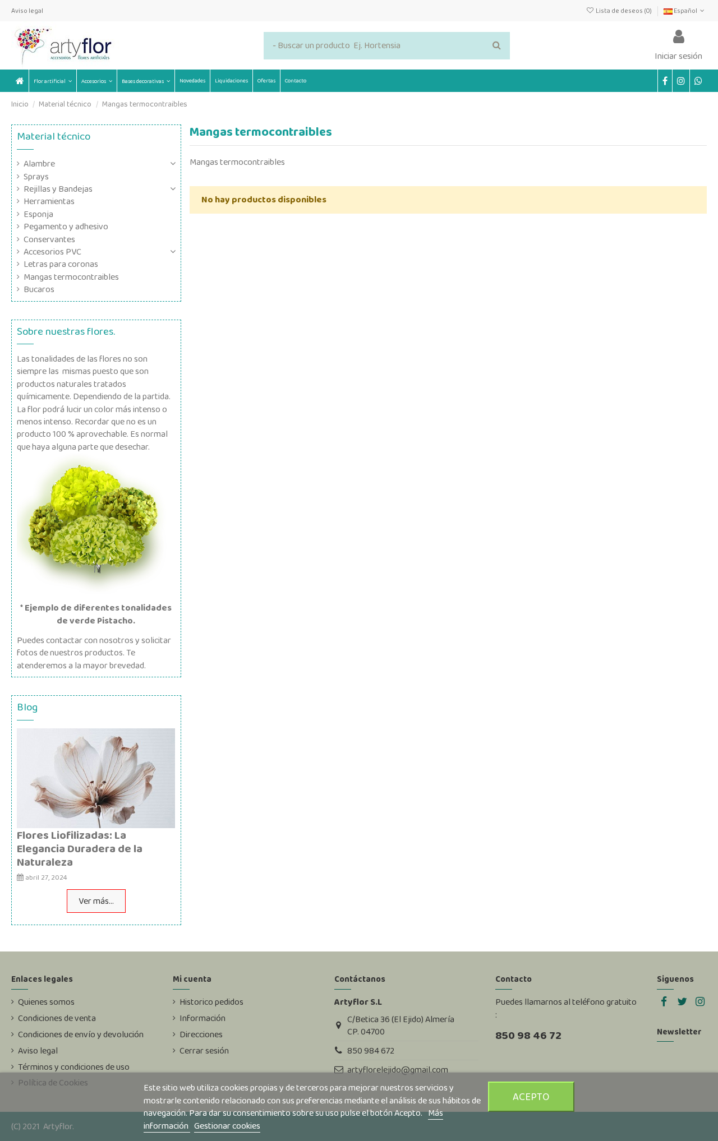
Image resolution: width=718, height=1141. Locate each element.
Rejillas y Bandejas (58, 189)
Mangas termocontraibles (71, 277)
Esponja (38, 214)
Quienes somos (46, 1002)
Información (202, 1018)
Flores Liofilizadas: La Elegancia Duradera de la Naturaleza (79, 848)
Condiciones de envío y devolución (81, 1034)
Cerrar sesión (204, 1051)
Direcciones (201, 1034)
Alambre (39, 164)
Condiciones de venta (57, 1018)
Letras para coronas (61, 264)
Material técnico (53, 136)
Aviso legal (27, 11)
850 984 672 (370, 1050)
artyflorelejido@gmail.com (397, 1069)
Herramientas (49, 201)
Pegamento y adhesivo (66, 226)
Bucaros (39, 289)
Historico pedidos (211, 1002)
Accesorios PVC (52, 252)
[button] (96, 81)
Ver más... (96, 900)
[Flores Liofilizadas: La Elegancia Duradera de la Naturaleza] (96, 777)
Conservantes (49, 239)
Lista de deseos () (623, 11)
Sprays (36, 176)
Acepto (531, 1096)
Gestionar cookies (227, 1125)
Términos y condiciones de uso (74, 1067)
